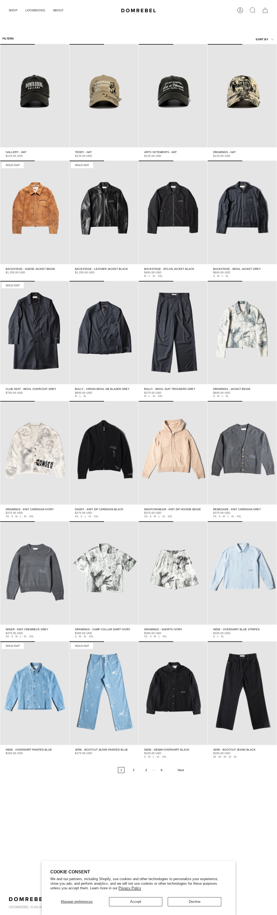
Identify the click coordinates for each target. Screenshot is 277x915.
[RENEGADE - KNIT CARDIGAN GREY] (242, 452)
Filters (8, 38)
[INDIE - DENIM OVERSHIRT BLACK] (173, 693)
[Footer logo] (28, 899)
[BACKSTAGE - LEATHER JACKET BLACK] (104, 212)
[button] (13, 10)
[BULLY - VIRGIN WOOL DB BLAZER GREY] (104, 332)
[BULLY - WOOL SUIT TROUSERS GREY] (173, 332)
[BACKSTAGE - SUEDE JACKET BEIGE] (34, 212)
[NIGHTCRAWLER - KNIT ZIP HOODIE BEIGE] (173, 452)
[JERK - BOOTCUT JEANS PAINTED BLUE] (104, 693)
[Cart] (265, 10)
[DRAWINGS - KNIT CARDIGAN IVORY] (34, 452)
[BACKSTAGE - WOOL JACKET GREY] (242, 212)
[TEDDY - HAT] (104, 95)
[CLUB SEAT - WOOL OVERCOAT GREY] (34, 332)
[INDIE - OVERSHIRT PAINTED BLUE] (34, 693)
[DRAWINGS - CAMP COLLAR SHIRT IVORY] (104, 573)
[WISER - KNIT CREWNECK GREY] (34, 573)
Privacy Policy (129, 888)
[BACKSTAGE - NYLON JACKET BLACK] (173, 212)
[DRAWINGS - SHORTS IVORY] (173, 573)
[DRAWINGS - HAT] (242, 95)
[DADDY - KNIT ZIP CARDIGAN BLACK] (104, 452)
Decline (194, 902)
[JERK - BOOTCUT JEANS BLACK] (242, 693)
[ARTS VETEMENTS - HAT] (173, 95)
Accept (135, 902)
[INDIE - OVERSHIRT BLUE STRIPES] (242, 573)
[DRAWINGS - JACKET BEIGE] (242, 332)
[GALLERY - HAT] (34, 95)
